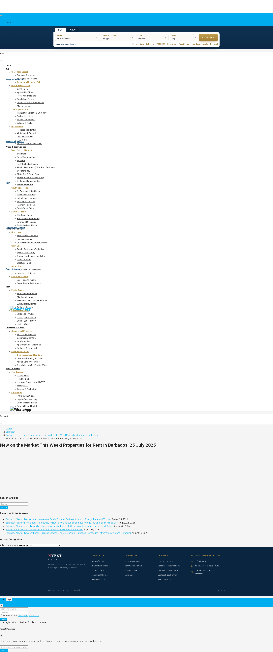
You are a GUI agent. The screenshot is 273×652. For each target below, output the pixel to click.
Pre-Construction (25, 137)
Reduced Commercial (27, 348)
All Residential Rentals (27, 293)
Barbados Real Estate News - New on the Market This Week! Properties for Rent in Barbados (52, 435)
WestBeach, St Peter (26, 263)
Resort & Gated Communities (30, 102)
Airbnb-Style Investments (29, 362)
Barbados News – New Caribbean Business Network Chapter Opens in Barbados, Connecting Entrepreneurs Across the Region (68, 533)
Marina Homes (23, 106)
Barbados (10, 431)
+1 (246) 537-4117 (202, 561)
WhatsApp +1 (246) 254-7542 (207, 566)
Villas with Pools (24, 123)
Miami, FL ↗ (22, 386)
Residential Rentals (99, 566)
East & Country (18, 212)
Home (8, 65)
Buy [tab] (60, 30)
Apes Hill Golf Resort (26, 92)
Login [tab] (9, 600)
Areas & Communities (16, 80)
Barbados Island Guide (27, 225)
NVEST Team (23, 375)
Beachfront (172, 44)
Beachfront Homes (26, 120)
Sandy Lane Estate (25, 99)
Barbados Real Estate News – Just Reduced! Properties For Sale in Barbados (44, 529)
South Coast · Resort (21, 188)
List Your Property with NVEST (31, 382)
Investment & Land (20, 351)
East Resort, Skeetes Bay (28, 218)
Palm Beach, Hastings (27, 198)
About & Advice (13, 269)
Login (3, 619)
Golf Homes (22, 89)
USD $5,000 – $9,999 (26, 321)
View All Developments (27, 235)
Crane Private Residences (29, 283)
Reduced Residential (26, 130)
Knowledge (16, 392)
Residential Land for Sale (29, 82)
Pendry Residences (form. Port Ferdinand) (36, 167)
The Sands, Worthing (26, 195)
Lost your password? (28, 615)
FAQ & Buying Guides (26, 396)
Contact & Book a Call (27, 389)
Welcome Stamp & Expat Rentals (32, 300)
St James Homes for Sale (29, 181)
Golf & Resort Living (20, 85)
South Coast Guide (25, 208)
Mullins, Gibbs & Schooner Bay (30, 178)
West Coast (184, 44)
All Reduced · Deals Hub (27, 133)
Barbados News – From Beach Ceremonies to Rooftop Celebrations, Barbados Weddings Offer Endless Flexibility (62, 522)
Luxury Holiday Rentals (27, 304)
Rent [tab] (73, 30)
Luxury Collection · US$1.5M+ (152, 44)
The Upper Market (19, 109)
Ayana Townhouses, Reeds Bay (31, 256)
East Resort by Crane (26, 280)
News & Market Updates (28, 406)
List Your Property (165, 561)
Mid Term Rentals (25, 297)
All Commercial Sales (26, 334)
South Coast (17, 266)
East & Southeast (19, 276)
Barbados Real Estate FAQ (169, 566)
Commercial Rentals (26, 338)
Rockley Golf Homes (26, 201)
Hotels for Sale (24, 341)
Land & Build (22, 140)
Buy (7, 68)
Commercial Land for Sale (29, 355)
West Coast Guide (25, 184)
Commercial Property (21, 331)
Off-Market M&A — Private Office (32, 365)
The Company (17, 372)
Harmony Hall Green (26, 205)
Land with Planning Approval (30, 358)
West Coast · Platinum (21, 150)
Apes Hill (21, 160)
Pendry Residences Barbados (30, 249)
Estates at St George (26, 222)
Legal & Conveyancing (27, 399)
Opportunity (17, 126)
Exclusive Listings (25, 116)
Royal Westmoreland (26, 96)
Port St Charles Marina (27, 164)
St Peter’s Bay (23, 171)
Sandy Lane (22, 154)
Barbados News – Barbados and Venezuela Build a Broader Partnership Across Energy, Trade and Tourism (58, 519)
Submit (4, 650)
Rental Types (17, 290)
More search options (64, 44)
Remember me (10, 615)
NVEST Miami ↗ (165, 579)
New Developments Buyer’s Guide (32, 242)
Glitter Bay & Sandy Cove (28, 174)
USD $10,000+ (23, 324)
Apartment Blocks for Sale (29, 345)
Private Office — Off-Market (29, 143)
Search (210, 38)
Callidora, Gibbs (24, 259)
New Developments (15, 141)
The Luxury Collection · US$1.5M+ (32, 113)
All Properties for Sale (27, 79)
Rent (8, 183)
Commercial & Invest (15, 228)
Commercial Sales (132, 561)
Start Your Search (19, 72)
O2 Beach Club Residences (29, 191)
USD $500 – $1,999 (25, 314)
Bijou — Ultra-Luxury (26, 253)
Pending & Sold (24, 379)
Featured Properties (26, 75)
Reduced (214, 44)
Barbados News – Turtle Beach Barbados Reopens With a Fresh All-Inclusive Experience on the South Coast (59, 526)
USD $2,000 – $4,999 (26, 317)
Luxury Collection (98, 570)
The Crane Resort (25, 215)
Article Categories (9, 545)
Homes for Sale (97, 561)
